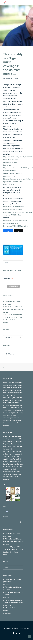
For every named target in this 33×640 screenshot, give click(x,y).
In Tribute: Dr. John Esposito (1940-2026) (12, 303)
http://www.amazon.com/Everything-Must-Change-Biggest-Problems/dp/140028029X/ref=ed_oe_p (16, 223)
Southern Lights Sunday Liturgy (11, 321)
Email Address (8, 279)
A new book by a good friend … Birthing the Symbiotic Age (12, 316)
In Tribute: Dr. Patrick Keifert (12, 307)
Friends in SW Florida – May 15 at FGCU (13, 310)
